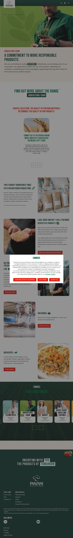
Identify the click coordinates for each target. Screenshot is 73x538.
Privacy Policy (50, 274)
